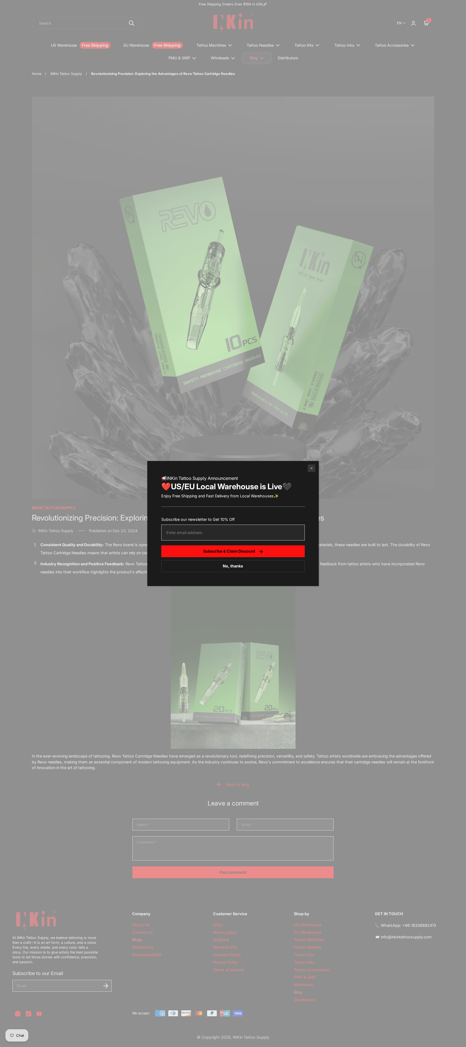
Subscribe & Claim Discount (229, 551)
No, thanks (233, 566)
